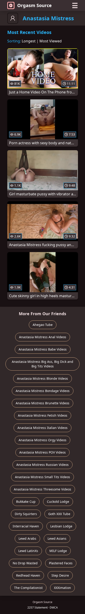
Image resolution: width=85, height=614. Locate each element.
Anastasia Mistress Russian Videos (42, 464)
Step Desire (60, 575)
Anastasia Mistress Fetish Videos (42, 415)
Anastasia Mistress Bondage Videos (43, 391)
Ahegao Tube (43, 324)
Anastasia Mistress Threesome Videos (42, 489)
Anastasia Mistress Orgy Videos (42, 440)
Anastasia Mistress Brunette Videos (42, 403)
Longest (29, 41)
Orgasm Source (34, 5)
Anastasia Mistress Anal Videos (42, 337)
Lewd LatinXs (28, 551)
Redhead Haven (28, 575)
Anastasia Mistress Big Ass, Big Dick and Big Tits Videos (42, 363)
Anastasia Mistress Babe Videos (43, 349)
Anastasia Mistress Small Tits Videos (42, 477)
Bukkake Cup (26, 501)
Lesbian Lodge (61, 526)
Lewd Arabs (27, 538)
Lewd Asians (57, 538)
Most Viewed (50, 41)
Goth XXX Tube (59, 514)
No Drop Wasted (25, 563)
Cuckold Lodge (58, 501)
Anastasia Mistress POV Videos (42, 452)
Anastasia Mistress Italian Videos (42, 428)
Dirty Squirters (26, 514)
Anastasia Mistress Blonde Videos (42, 378)
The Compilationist (28, 588)
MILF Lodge (58, 551)
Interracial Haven (26, 526)
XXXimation (62, 588)
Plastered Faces (61, 563)
